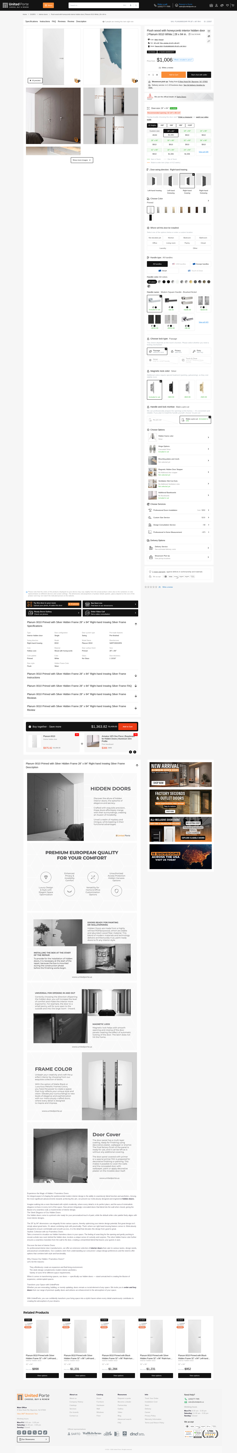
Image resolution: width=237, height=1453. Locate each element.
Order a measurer (185, 117)
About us (73, 1398)
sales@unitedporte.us (187, 6)
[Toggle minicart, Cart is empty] (232, 5)
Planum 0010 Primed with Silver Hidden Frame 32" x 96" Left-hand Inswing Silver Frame (79, 1356)
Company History (76, 1402)
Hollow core (31, 651)
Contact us (74, 1416)
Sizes (147, 1405)
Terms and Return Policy (154, 1423)
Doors (99, 1398)
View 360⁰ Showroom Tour (27, 1414)
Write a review (167, 68)
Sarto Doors (181, 97)
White (56, 658)
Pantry (187, 243)
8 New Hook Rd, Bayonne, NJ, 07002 (193, 82)
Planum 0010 (49, 736)
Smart (164, 271)
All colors (152, 282)
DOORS (33, 14)
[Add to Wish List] (209, 31)
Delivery (148, 1409)
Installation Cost (151, 1402)
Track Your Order (151, 1398)
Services (73, 1409)
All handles (157, 264)
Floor (99, 1416)
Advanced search (124, 1419)
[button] (53, 604)
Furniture (100, 1402)
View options (42, 1376)
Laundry (163, 248)
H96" (181, 125)
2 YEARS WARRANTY (158, 572)
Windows (100, 1412)
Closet (203, 243)
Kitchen (171, 238)
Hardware (100, 1405)
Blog (119, 1416)
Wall (98, 1409)
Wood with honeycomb (63, 651)
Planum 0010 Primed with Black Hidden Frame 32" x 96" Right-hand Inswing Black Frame (117, 1356)
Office (155, 243)
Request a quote (124, 1398)
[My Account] (216, 5)
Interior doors (43, 14)
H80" (162, 125)
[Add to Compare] (209, 36)
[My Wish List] (227, 5)
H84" (171, 125)
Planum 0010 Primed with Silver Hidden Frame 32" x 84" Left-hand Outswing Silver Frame (41, 1356)
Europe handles (202, 264)
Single (56, 635)
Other (195, 248)
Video (120, 1412)
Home (25, 14)
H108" (190, 125)
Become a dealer (124, 1402)
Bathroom (203, 238)
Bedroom (187, 238)
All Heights (152, 125)
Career (147, 1412)
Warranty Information (153, 1419)
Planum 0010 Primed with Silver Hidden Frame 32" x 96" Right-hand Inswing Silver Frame (156, 1356)
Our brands (74, 1412)
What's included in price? (183, 60)
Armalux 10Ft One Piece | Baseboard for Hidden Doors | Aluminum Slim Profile (118, 738)
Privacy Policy (150, 1416)
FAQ (119, 1423)
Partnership (122, 1405)
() (160, 68)
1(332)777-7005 (164, 6)
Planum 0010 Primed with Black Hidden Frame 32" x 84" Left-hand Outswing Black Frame (193, 1356)
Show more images (80, 160)
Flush (29, 666)
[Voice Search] (131, 5)
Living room (171, 243)
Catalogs (73, 1405)
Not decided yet (155, 238)
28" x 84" (113, 651)
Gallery (120, 1409)
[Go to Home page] (15, 5)
